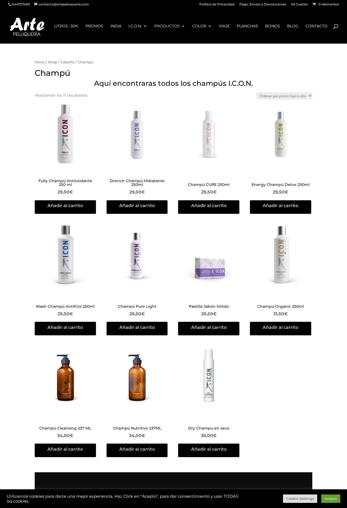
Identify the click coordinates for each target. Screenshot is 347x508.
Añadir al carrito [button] (65, 205)
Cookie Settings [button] (300, 498)
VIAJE (224, 26)
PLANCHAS (247, 26)
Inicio (39, 62)
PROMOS (94, 26)
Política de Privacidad (216, 4)
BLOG (292, 26)
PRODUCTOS (167, 26)
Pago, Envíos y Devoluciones (262, 4)
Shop (52, 62)
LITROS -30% (66, 26)
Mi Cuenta (299, 4)
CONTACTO (316, 26)
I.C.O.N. (135, 26)
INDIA (115, 26)
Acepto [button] (330, 498)
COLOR (199, 26)
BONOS (272, 26)
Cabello (67, 62)
